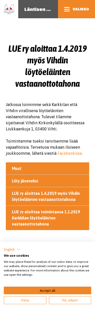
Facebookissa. (70, 153)
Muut (17, 168)
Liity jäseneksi (25, 181)
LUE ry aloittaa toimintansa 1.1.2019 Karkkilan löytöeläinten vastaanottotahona (46, 218)
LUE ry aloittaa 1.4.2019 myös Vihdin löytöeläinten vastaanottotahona (46, 196)
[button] (12, 250)
